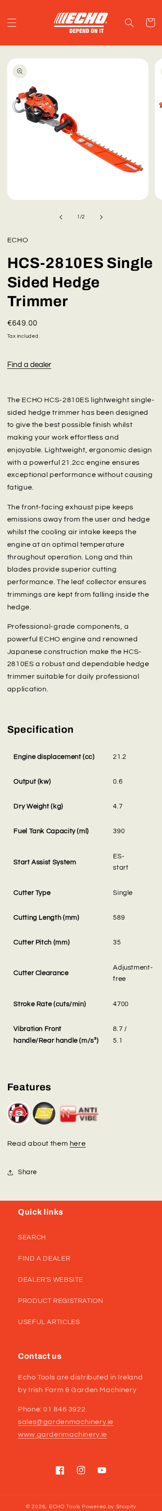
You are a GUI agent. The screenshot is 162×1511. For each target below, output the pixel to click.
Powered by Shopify (109, 1506)
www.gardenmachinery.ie (62, 1434)
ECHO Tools (65, 1506)
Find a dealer (29, 365)
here (78, 1143)
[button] (11, 22)
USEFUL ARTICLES (49, 1322)
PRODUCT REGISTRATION (61, 1301)
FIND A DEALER (44, 1258)
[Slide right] (101, 217)
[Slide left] (61, 217)
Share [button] (27, 1172)
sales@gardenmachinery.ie (65, 1421)
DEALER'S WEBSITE (50, 1279)
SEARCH (32, 1237)
